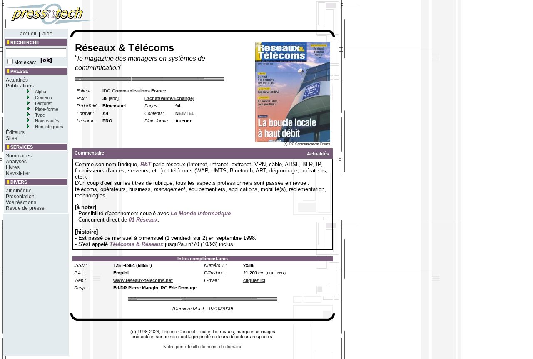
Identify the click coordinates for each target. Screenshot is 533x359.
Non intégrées (49, 126)
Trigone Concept (178, 331)
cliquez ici (254, 280)
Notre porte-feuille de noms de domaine (202, 346)
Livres (13, 167)
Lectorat (43, 103)
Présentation (20, 196)
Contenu (43, 97)
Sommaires (19, 156)
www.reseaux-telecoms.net (143, 280)
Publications (20, 86)
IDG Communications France (134, 90)
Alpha (40, 91)
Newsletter (18, 173)
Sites (11, 138)
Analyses (16, 162)
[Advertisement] (224, 15)
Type (40, 114)
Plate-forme (46, 109)
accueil (28, 34)
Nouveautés (47, 120)
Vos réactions (21, 202)
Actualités (17, 80)
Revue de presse (25, 208)
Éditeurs (15, 132)
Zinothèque (19, 191)
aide (47, 34)
